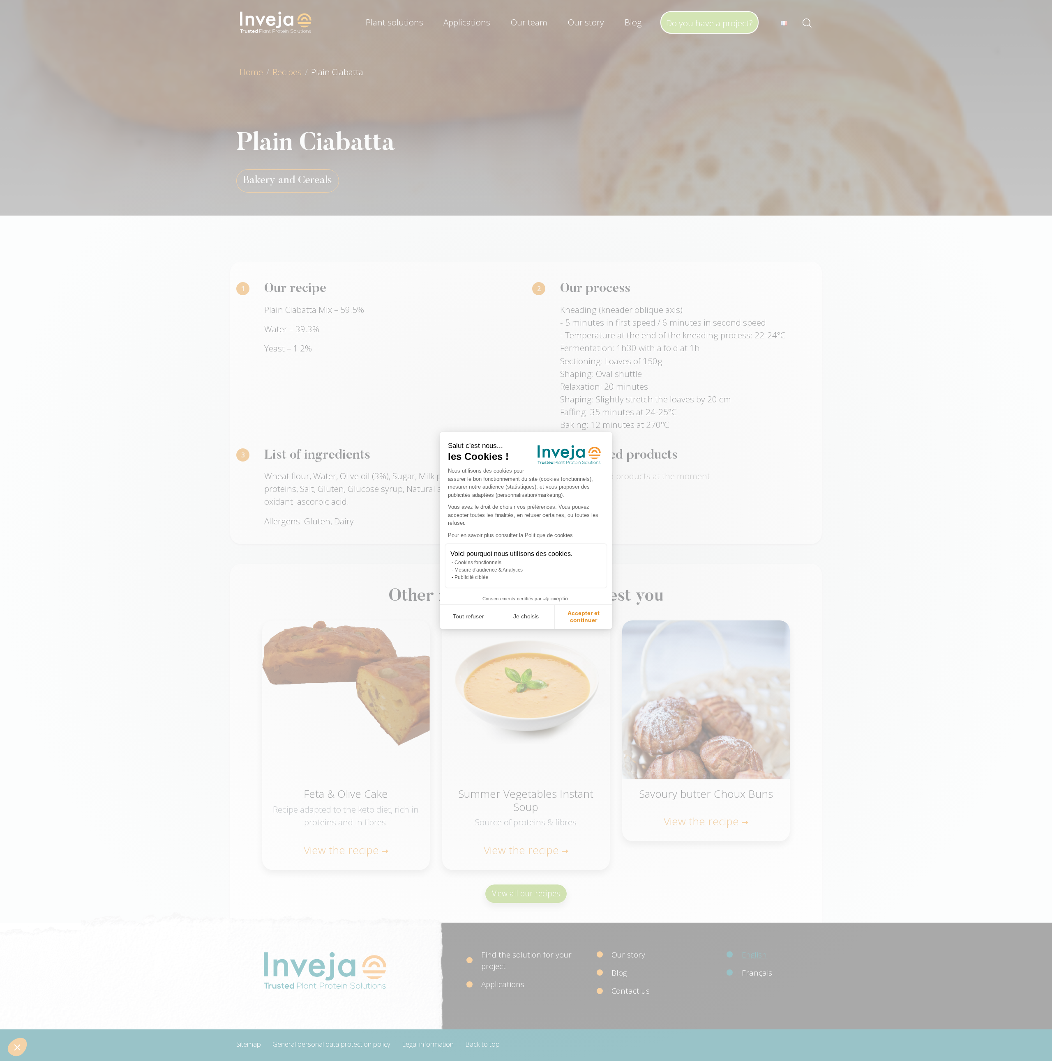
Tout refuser (468, 616)
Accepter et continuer (584, 617)
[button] (17, 1047)
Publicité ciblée (471, 577)
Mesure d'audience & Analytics (488, 570)
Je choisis (526, 616)
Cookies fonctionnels (477, 562)
